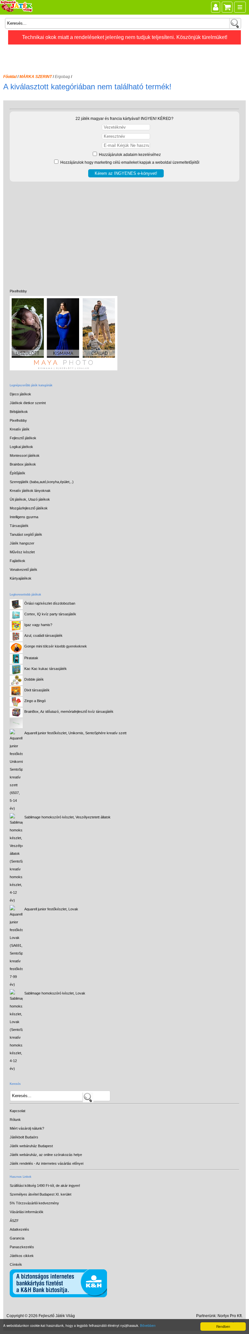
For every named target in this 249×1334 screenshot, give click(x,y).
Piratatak (31, 658)
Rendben (223, 1326)
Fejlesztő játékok (23, 438)
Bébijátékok (19, 412)
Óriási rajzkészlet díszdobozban (49, 603)
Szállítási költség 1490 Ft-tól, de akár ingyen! (45, 1185)
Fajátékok (17, 561)
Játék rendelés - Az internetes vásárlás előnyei (46, 1163)
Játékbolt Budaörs (24, 1137)
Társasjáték (19, 526)
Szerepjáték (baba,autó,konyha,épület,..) (42, 482)
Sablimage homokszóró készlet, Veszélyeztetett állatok (67, 817)
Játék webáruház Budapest (31, 1146)
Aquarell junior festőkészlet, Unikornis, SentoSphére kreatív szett (75, 733)
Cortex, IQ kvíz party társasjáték (50, 614)
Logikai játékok (21, 447)
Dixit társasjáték (37, 690)
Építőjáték (17, 473)
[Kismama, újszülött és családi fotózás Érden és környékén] (63, 369)
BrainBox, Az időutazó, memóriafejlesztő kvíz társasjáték (68, 711)
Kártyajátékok (20, 578)
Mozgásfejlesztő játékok (29, 508)
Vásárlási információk (26, 1212)
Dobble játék (34, 679)
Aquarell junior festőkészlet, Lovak (51, 909)
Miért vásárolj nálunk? (27, 1128)
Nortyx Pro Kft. (230, 1316)
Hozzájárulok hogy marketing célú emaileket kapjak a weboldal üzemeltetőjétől (129, 162)
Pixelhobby (18, 291)
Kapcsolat (17, 1111)
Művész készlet (22, 552)
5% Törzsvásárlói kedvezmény (34, 1203)
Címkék (16, 1264)
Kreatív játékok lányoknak (30, 491)
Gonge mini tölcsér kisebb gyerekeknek (55, 646)
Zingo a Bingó (35, 701)
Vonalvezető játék (23, 569)
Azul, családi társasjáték (43, 635)
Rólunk (15, 1120)
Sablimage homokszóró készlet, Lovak (54, 993)
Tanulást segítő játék (26, 534)
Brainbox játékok (23, 464)
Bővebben (148, 1325)
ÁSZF (14, 1221)
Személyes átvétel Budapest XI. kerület (40, 1194)
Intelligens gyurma (24, 517)
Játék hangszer (22, 543)
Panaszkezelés (22, 1247)
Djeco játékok (20, 394)
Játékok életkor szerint (28, 403)
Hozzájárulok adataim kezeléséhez (129, 154)
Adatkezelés (19, 1229)
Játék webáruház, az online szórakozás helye (46, 1155)
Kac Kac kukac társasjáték (45, 669)
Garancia (17, 1238)
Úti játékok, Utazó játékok (30, 499)
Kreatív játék (20, 429)
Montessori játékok (25, 455)
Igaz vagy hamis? (38, 625)
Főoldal (10, 76)
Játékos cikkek (22, 1256)
